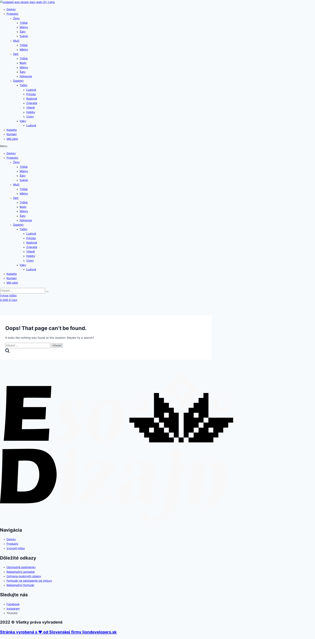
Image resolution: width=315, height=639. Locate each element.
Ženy (16, 18)
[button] (157, 146)
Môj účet (12, 139)
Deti (15, 54)
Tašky (23, 85)
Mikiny (24, 27)
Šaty (23, 31)
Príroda (31, 94)
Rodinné (31, 98)
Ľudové (31, 89)
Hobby (30, 112)
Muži (16, 40)
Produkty (12, 13)
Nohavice (26, 76)
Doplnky (18, 80)
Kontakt (12, 134)
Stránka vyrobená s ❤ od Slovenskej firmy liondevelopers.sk (58, 632)
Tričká (24, 22)
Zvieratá (31, 103)
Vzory (30, 116)
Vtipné (30, 107)
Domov (11, 9)
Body (23, 63)
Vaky (23, 121)
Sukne (24, 36)
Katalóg (12, 130)
